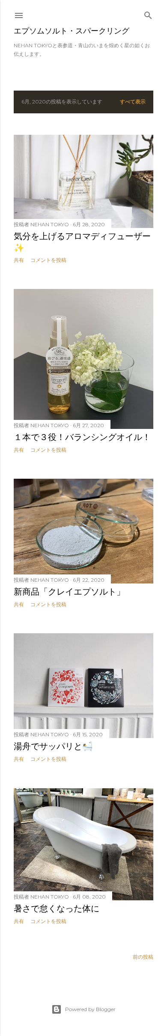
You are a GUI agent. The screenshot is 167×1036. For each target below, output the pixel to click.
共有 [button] (19, 260)
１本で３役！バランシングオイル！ (82, 437)
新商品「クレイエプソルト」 (69, 591)
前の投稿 (143, 957)
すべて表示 (133, 101)
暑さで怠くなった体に (56, 908)
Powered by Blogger (90, 1009)
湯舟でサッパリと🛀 (53, 746)
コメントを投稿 (48, 260)
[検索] (148, 13)
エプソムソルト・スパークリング (71, 31)
